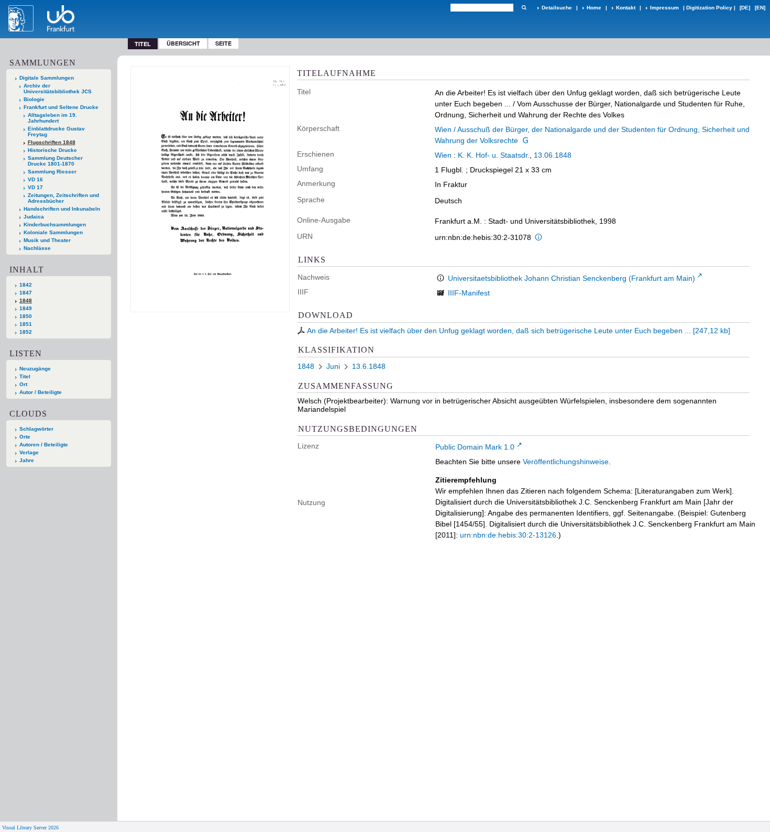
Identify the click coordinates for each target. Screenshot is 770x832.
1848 (25, 300)
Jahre (26, 460)
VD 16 (35, 179)
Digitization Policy (709, 7)
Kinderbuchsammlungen (55, 224)
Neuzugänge (35, 368)
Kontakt (625, 7)
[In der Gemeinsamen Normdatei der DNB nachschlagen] (525, 140)
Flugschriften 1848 (51, 142)
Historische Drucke (52, 150)
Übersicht (183, 43)
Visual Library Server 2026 (30, 827)
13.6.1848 (369, 366)
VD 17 (35, 187)
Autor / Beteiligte (40, 392)
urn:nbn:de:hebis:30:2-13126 (508, 535)
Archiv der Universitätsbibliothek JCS (58, 88)
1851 (25, 324)
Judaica (34, 217)
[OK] (524, 7)
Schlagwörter (36, 429)
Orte (24, 437)
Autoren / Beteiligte (43, 444)
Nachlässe (37, 248)
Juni (333, 366)
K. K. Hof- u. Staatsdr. (494, 155)
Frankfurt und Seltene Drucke (61, 107)
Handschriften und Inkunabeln (62, 209)
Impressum (664, 7)
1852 (25, 332)
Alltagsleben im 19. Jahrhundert (52, 118)
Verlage (29, 452)
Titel (24, 376)
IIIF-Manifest (469, 293)
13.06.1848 (552, 155)
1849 (25, 308)
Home (594, 7)
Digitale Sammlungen (46, 78)
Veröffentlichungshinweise (566, 461)
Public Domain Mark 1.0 (474, 447)
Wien (443, 155)
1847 (25, 292)
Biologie (34, 99)
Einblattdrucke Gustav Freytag (56, 131)
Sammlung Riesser (52, 171)
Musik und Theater (47, 240)
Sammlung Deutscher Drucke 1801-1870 (55, 161)
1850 (25, 316)
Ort (23, 384)
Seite (223, 43)
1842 (25, 285)
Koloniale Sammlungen (53, 232)
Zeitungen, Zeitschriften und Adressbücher (63, 198)
